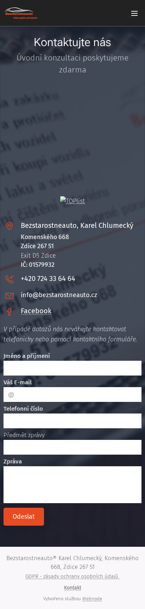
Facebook (36, 311)
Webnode (92, 598)
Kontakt (72, 588)
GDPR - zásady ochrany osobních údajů (72, 576)
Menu (134, 13)
